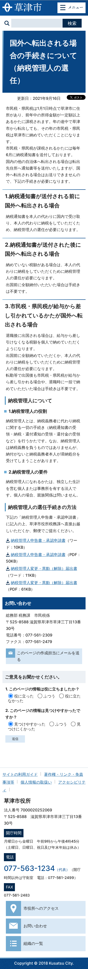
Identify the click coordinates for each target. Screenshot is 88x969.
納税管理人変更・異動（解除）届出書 (44, 568)
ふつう (49, 696)
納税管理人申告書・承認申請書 (38, 540)
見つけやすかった (29, 724)
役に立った (24, 696)
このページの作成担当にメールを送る (48, 656)
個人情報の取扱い (36, 782)
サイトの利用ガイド (20, 774)
